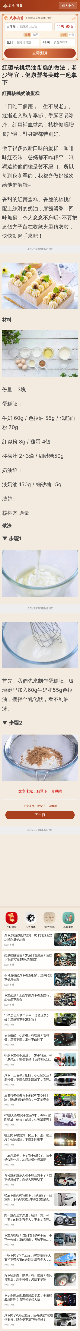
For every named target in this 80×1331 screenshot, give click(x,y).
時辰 (71, 34)
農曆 (35, 34)
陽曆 (27, 34)
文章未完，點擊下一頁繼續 (40, 806)
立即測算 (40, 53)
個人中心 (68, 5)
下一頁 (40, 815)
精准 (64, 34)
